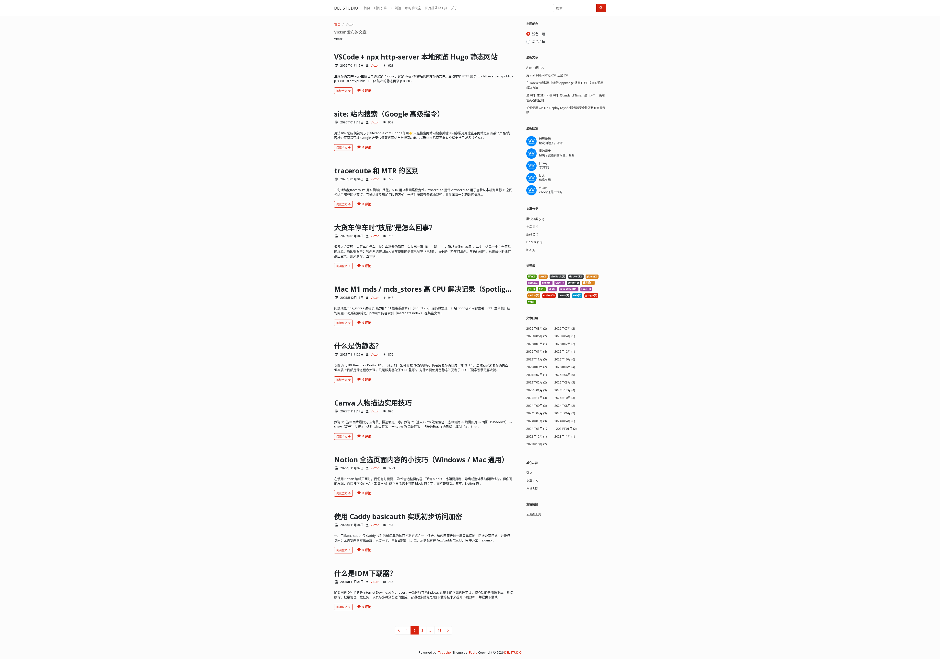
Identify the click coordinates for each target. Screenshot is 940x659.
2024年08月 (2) (564, 406)
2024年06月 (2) (564, 413)
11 (439, 630)
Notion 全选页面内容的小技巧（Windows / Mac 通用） (421, 459)
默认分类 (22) (535, 219)
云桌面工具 (533, 514)
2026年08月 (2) (536, 328)
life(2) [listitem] (532, 276)
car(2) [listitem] (543, 276)
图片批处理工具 (436, 8)
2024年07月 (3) (536, 413)
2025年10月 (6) (564, 359)
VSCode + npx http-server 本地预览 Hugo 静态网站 (416, 56)
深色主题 (538, 41)
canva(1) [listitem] (564, 295)
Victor (350, 24)
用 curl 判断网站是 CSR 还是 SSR (547, 75)
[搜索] (601, 8)
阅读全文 (342, 91)
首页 (367, 8)
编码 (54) (532, 234)
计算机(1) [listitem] (588, 282)
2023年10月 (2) (536, 444)
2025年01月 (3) (536, 390)
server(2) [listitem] (573, 282)
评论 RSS (532, 488)
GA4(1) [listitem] (559, 282)
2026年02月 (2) (564, 344)
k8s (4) (530, 250)
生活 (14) (532, 227)
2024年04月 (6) (564, 421)
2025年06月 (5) (564, 375)
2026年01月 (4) (536, 351)
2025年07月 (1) (536, 375)
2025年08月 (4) (564, 367)
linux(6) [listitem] (547, 282)
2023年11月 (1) (564, 436)
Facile (473, 652)
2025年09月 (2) (536, 367)
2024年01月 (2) (566, 429)
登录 (529, 473)
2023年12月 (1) (536, 436)
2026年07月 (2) (564, 328)
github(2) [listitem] (592, 276)
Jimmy (543, 163)
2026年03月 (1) (536, 344)
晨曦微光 (545, 139)
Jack (541, 175)
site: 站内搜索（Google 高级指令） (389, 114)
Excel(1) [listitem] (586, 289)
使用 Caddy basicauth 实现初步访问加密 (398, 516)
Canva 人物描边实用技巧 (373, 402)
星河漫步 (545, 151)
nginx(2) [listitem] (533, 282)
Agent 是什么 (535, 67)
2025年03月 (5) (564, 382)
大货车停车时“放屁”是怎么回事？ (385, 227)
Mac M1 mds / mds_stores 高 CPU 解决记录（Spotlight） (427, 289)
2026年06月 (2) (536, 336)
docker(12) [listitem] (576, 276)
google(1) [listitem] (591, 295)
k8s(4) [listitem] (552, 289)
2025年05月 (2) (536, 382)
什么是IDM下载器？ (365, 573)
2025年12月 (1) (564, 351)
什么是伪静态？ (358, 345)
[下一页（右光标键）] (448, 630)
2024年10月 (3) (564, 398)
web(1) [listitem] (577, 295)
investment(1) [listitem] (568, 289)
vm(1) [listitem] (531, 301)
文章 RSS (532, 481)
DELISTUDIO (346, 8)
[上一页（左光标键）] (399, 630)
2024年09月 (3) (536, 406)
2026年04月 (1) (564, 336)
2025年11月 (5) (536, 359)
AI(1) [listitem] (542, 289)
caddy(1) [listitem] (533, 295)
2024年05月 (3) (536, 421)
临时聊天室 (413, 8)
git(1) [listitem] (531, 289)
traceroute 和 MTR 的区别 (376, 170)
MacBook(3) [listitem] (558, 276)
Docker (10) (534, 242)
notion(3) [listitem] (549, 295)
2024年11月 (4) (536, 398)
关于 (454, 8)
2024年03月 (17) (537, 429)
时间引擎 (380, 8)
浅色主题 (538, 34)
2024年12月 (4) (564, 390)
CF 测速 (396, 8)
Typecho (444, 652)
